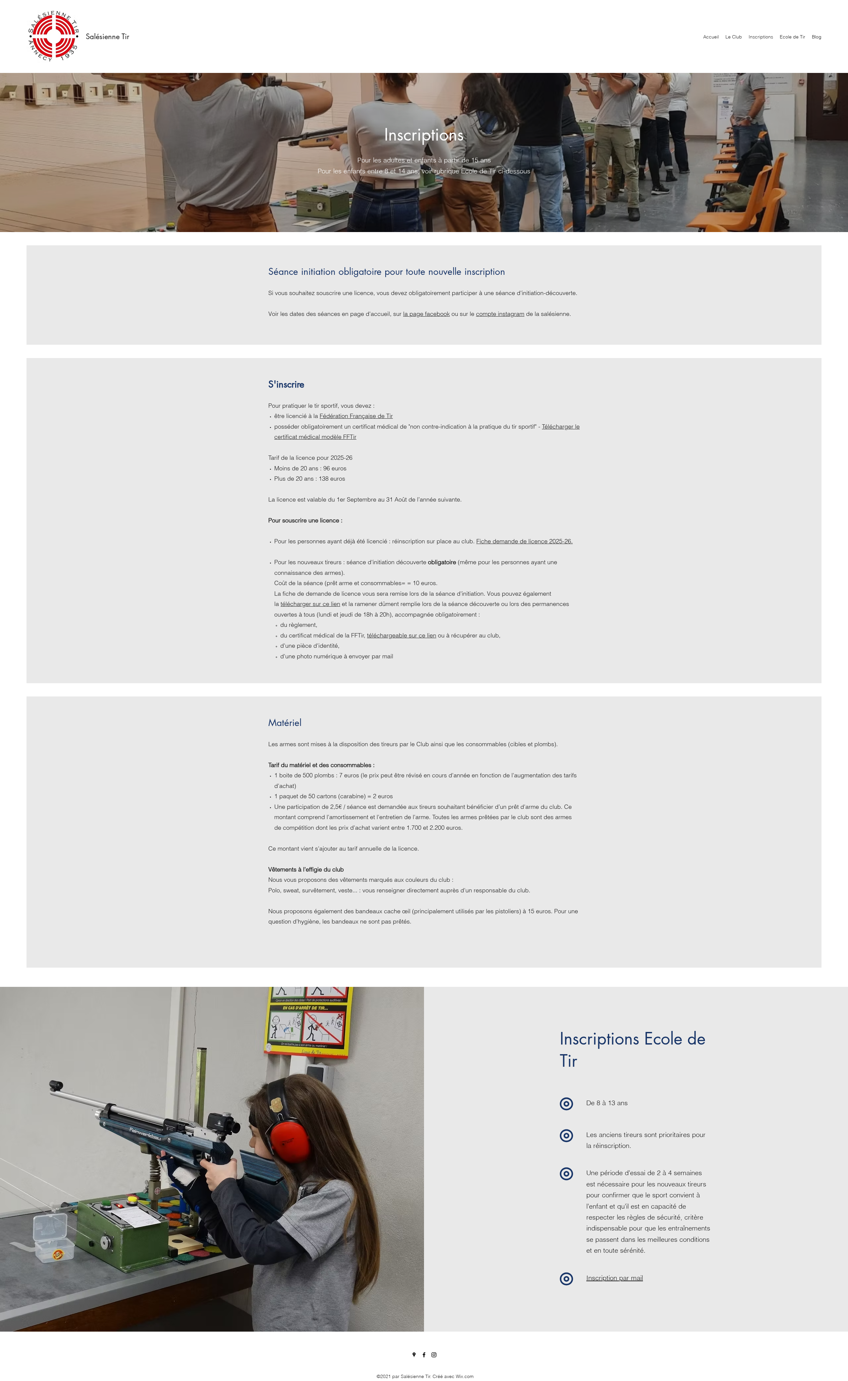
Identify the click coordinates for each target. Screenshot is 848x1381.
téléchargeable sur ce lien (401, 635)
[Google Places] (414, 1354)
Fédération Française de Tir (356, 416)
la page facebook (426, 314)
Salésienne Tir (107, 36)
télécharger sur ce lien (310, 604)
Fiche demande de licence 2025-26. (524, 541)
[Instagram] (434, 1354)
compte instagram (500, 314)
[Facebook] (424, 1354)
